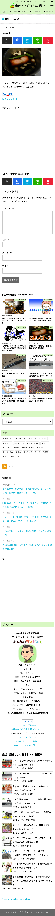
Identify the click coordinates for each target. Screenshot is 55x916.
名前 (6, 239)
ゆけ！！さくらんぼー (21, 912)
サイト (5, 266)
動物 (17, 447)
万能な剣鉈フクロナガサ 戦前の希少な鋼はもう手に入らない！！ (32, 801)
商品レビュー (29, 447)
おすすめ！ (9, 438)
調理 (6, 456)
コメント (8, 208)
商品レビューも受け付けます (27, 745)
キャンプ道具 (33, 443)
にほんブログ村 (9, 99)
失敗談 (41, 447)
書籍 (19, 452)
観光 (46, 452)
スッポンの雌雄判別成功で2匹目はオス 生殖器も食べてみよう (31, 827)
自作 (38, 452)
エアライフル (42, 438)
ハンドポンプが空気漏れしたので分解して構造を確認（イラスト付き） (32, 866)
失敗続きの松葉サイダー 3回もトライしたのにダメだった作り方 (31, 788)
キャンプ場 (20, 443)
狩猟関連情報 (26, 807)
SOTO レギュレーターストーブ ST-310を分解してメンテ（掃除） (31, 814)
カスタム (8, 443)
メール (7, 253)
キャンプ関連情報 (28, 820)
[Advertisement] (27, 137)
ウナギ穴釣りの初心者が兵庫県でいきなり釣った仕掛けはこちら (32, 762)
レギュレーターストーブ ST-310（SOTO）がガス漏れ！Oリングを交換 (30, 853)
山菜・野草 (9, 452)
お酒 (19, 438)
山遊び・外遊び (27, 768)
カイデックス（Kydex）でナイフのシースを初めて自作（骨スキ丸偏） (32, 840)
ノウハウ (8, 447)
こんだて (29, 438)
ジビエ (45, 443)
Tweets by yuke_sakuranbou (16, 899)
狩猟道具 (29, 452)
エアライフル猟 (27, 872)
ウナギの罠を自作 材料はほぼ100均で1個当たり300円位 (32, 775)
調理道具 (16, 456)
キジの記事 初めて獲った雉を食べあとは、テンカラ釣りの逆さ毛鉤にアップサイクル (32, 881)
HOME (7, 19)
